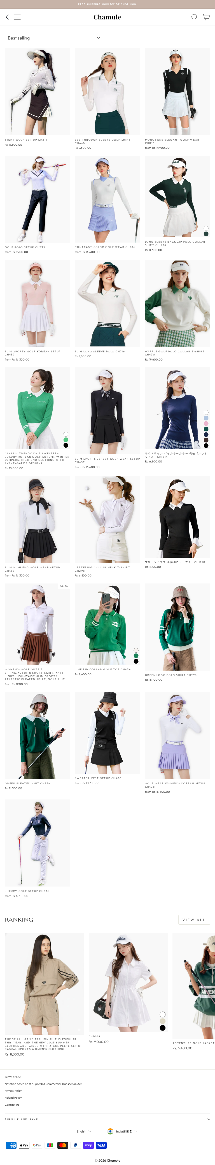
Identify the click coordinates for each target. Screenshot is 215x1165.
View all (194, 920)
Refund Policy (13, 1097)
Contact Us (12, 1104)
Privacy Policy (13, 1090)
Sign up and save (21, 1119)
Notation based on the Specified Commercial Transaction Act (43, 1084)
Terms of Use (13, 1077)
